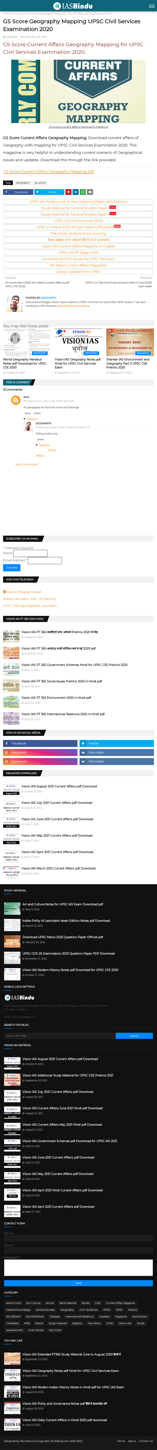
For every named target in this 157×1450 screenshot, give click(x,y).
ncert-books (36, 1330)
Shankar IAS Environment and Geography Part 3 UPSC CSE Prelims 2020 (127, 363)
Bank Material (67, 1303)
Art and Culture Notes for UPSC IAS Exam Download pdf (62, 904)
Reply (27, 413)
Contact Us (146, 1441)
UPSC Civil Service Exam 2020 (78, 221)
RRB (27, 1323)
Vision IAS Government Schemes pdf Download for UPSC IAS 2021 (69, 1141)
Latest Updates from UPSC (78, 272)
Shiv (26, 397)
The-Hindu (94, 1323)
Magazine (121, 1316)
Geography (23, 182)
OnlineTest (12, 1323)
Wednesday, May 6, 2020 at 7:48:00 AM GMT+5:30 (64, 427)
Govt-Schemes (89, 1309)
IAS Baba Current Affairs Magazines (78, 265)
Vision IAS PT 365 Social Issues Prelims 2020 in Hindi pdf (61, 681)
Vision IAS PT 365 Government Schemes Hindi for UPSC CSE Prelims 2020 (74, 665)
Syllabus (77, 1323)
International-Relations (79, 1316)
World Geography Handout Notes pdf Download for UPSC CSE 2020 (24, 363)
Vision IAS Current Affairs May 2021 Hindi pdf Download (62, 1124)
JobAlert (104, 1316)
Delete (37, 413)
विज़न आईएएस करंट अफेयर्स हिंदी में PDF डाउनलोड (78, 240)
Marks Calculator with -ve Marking (29, 599)
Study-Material (58, 1323)
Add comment (26, 464)
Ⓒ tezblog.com (60, 1441)
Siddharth (12, 36)
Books (86, 1303)
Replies (31, 419)
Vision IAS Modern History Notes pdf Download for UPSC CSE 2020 (70, 970)
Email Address (15, 560)
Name (8, 553)
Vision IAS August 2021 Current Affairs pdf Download (59, 786)
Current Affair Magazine (120, 1303)
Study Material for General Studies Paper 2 (78, 214)
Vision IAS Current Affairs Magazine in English (79, 246)
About (132, 1441)
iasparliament (14, 1330)
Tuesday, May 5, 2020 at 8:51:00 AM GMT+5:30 (50, 401)
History (132, 1309)
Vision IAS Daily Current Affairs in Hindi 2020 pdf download (64, 1420)
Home (7, 13)
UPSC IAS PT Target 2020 (78, 253)
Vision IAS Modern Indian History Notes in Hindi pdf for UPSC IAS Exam (73, 1387)
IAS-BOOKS (13, 1316)
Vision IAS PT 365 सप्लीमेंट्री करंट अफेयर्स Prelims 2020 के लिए (59, 632)
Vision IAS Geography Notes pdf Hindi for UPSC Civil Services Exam (78, 363)
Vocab (141, 1323)
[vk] (117, 752)
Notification (139, 1316)
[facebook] (40, 743)
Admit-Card (13, 1303)
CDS (97, 1303)
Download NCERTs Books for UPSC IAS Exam (78, 259)
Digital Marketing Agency (73, 306)
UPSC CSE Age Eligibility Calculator (30, 606)
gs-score (20, 13)
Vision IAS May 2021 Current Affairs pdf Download (56, 835)
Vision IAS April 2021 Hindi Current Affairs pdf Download (62, 1190)
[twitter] (117, 743)
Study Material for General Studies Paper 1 (78, 208)
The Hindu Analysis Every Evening (78, 234)
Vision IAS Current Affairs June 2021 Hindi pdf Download (62, 1108)
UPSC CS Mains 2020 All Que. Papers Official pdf (78, 227)
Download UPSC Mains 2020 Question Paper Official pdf (62, 937)
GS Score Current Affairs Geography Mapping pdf (48, 171)
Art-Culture (33, 1303)
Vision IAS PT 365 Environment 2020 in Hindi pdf (56, 698)
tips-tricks (55, 1330)
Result (39, 1323)
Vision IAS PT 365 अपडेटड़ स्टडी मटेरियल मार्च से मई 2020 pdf (58, 648)
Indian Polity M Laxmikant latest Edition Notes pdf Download (66, 921)
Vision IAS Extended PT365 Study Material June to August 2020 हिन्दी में (71, 1354)
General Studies (45, 1309)
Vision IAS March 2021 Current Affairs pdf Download (58, 868)
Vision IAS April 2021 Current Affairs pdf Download (57, 852)
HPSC (106, 1309)
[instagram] (40, 752)
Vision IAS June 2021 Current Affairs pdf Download (57, 819)
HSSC (119, 1309)
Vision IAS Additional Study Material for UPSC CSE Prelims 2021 (67, 1075)
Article (50, 1303)
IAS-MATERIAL (35, 1316)
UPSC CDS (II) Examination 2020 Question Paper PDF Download (68, 953)
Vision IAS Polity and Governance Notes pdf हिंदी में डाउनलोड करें (64, 1403)
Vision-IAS (125, 1323)
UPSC (109, 1323)
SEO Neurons (28, 1441)
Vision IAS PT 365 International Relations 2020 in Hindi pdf (63, 714)
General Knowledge (18, 1309)
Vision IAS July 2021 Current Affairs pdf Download (56, 803)
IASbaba (55, 1316)
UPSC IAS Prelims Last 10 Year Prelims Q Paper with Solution (79, 202)
